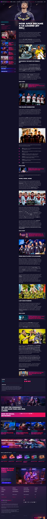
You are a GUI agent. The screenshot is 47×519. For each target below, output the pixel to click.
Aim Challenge (26, 489)
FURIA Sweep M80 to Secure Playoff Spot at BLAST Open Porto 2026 (11, 44)
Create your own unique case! (7, 470)
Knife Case (2, 515)
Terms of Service (26, 494)
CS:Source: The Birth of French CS (6, 25)
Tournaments (15, 489)
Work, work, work (4, 27)
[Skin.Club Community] (6, 1)
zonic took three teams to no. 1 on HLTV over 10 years (36, 169)
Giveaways (3, 489)
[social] (24, 502)
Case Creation (26, 491)
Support (2, 494)
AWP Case (13, 515)
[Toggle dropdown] (20, 1)
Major (36, 489)
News (11, 1)
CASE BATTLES (4, 71)
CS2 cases (3, 68)
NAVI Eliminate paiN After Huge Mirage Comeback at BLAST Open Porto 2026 (11, 53)
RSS (35, 494)
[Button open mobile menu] (44, 1)
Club (27, 1)
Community (20, 21)
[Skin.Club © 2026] (6, 500)
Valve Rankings (15, 491)
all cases (14, 452)
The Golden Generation (5, 26)
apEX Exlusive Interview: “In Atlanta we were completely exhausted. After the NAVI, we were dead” (36, 235)
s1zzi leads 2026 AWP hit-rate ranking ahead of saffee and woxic (11, 62)
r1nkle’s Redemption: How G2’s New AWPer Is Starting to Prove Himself (11, 48)
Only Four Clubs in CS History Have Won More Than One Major (36, 373)
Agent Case (25, 515)
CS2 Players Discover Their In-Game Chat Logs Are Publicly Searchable (11, 58)
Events (2, 491)
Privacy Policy (14, 494)
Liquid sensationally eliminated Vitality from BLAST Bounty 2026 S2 (36, 85)
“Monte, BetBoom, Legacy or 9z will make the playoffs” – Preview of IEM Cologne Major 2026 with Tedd (36, 317)
